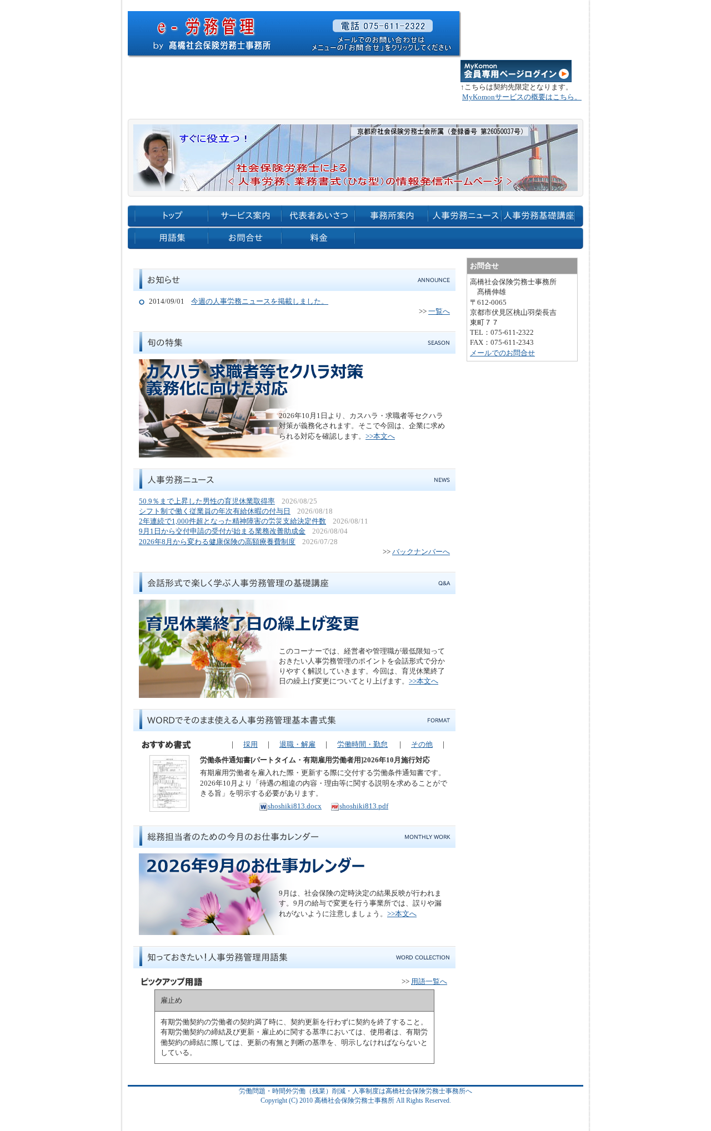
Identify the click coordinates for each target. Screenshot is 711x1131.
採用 (250, 744)
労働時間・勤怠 (362, 744)
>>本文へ (380, 436)
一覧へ (439, 311)
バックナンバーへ (421, 551)
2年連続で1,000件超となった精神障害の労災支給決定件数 (232, 521)
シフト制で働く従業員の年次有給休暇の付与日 (215, 511)
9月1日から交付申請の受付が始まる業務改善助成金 (222, 531)
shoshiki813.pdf (363, 806)
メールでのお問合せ (502, 353)
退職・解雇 (297, 744)
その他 (422, 744)
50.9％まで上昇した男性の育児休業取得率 (207, 501)
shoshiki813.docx (295, 806)
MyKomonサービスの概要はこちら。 (522, 97)
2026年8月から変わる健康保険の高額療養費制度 (217, 541)
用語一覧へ (429, 981)
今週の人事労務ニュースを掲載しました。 (259, 301)
